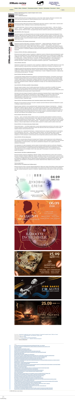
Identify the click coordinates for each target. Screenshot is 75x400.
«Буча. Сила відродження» (18, 372)
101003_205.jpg (3, 398)
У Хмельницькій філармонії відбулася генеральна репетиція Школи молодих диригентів (29, 370)
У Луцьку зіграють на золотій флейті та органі (22, 348)
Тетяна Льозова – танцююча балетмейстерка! (22, 363)
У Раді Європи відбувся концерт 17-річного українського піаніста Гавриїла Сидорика (28, 371)
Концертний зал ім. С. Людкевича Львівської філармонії (31, 338)
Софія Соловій (39, 335)
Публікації (24, 8)
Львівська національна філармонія (30, 337)
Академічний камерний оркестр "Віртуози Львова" (49, 334)
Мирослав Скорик (23, 336)
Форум (58, 8)
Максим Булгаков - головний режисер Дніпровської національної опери (26, 362)
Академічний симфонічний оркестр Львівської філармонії (29, 334)
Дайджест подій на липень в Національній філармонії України (24, 365)
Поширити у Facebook (18, 14)
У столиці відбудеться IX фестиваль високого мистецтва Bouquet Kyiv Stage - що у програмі (29, 345)
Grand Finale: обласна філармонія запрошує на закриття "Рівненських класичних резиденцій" (29, 374)
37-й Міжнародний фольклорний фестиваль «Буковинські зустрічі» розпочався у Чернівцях (29, 357)
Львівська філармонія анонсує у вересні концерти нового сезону (28, 12)
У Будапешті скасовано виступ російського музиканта (23, 386)
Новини (16, 8)
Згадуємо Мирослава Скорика (19, 353)
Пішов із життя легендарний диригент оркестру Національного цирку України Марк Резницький (30, 352)
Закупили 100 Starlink (17, 347)
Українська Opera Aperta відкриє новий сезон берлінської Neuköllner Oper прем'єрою (28, 358)
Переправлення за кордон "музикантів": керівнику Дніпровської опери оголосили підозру (29, 375)
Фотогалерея (47, 8)
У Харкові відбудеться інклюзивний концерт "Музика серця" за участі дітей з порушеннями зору (30, 385)
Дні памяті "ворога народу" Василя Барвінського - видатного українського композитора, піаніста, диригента (32, 383)
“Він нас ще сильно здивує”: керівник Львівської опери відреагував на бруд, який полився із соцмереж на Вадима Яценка (34, 355)
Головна (11, 9)
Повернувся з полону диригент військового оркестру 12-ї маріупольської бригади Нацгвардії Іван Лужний (31, 367)
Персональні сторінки (33, 8)
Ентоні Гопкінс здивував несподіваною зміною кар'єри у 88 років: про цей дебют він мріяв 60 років (30, 356)
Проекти (41, 8)
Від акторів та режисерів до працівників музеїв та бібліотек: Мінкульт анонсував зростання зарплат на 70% (32, 346)
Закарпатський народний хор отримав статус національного (24, 354)
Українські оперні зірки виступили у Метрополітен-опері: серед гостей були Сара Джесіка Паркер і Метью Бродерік (33, 389)
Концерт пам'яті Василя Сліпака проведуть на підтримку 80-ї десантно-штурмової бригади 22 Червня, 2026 (32, 373)
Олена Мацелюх (33, 335)
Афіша (19, 8)
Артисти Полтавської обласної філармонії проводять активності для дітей (26, 384)
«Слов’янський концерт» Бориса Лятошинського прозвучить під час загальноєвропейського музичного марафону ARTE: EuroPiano (36, 381)
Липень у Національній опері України (20, 366)
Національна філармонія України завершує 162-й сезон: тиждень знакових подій (27, 376)
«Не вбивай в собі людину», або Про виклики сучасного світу (24, 380)
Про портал (52, 8)
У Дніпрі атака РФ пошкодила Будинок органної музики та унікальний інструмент (27, 382)
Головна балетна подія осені (19, 361)
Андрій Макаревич (27, 335)
